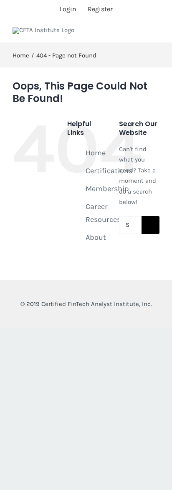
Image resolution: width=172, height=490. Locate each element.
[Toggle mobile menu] (156, 35)
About (96, 237)
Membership (107, 188)
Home (96, 152)
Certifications (109, 170)
